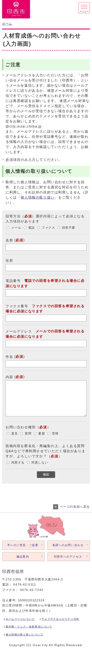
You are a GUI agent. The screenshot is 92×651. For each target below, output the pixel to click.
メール (16, 227)
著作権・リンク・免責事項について (29, 626)
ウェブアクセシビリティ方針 (60, 619)
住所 (9, 260)
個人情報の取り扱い (37, 197)
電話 (31, 227)
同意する (18, 462)
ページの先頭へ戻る (75, 506)
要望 (41, 433)
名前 (9, 240)
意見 (14, 433)
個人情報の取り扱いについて (24, 634)
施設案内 (22, 556)
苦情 (55, 433)
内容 (9, 377)
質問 (28, 433)
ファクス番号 (17, 306)
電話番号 (13, 281)
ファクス (48, 227)
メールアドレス (19, 331)
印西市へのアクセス (68, 556)
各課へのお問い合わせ (68, 545)
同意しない (39, 462)
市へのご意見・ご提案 (23, 545)
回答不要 (68, 227)
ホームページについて (20, 619)
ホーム (7, 23)
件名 (9, 357)
